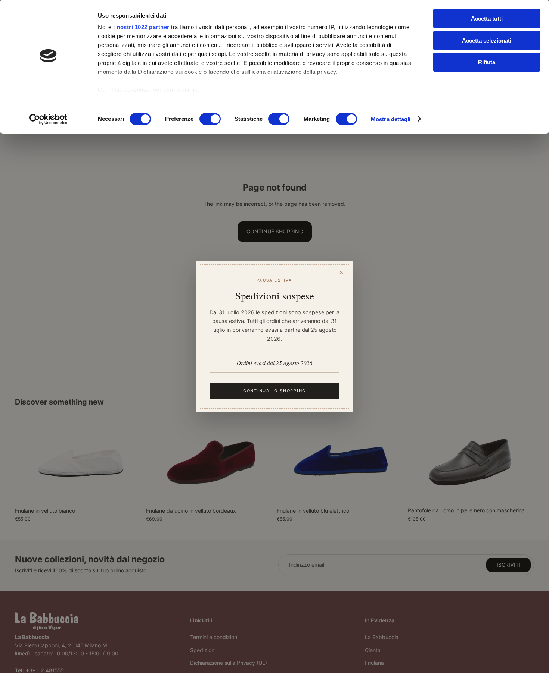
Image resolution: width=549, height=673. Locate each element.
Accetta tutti (487, 18)
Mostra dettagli (391, 119)
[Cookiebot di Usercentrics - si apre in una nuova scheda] (48, 119)
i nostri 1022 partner (141, 27)
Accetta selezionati (486, 40)
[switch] (210, 119)
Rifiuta (486, 62)
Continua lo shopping (274, 390)
